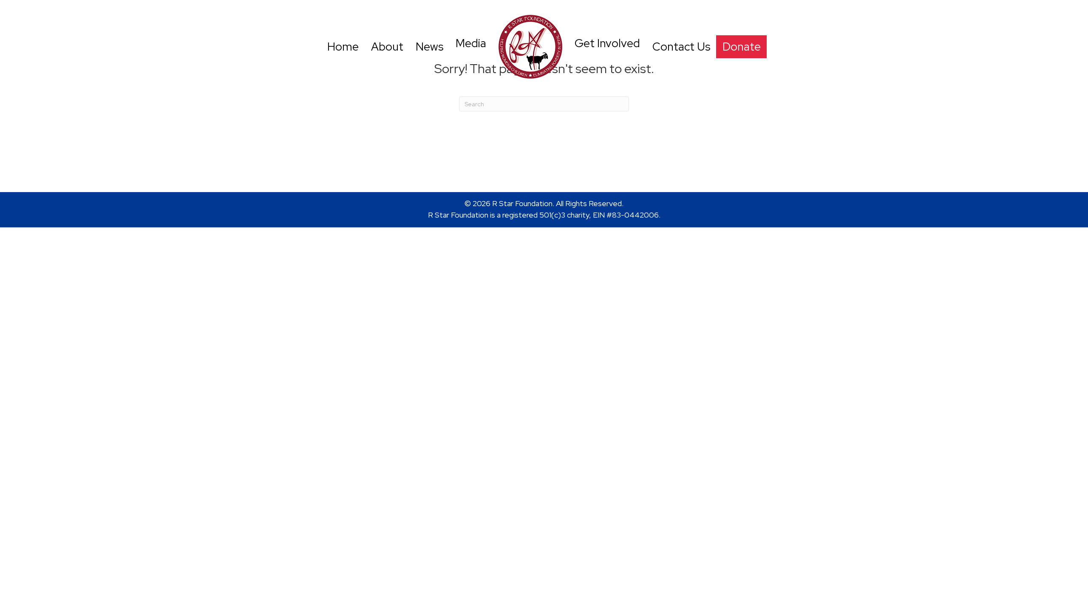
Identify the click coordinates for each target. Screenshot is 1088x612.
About (387, 46)
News (429, 46)
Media (471, 43)
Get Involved (607, 43)
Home (343, 46)
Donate (741, 46)
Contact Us (681, 46)
